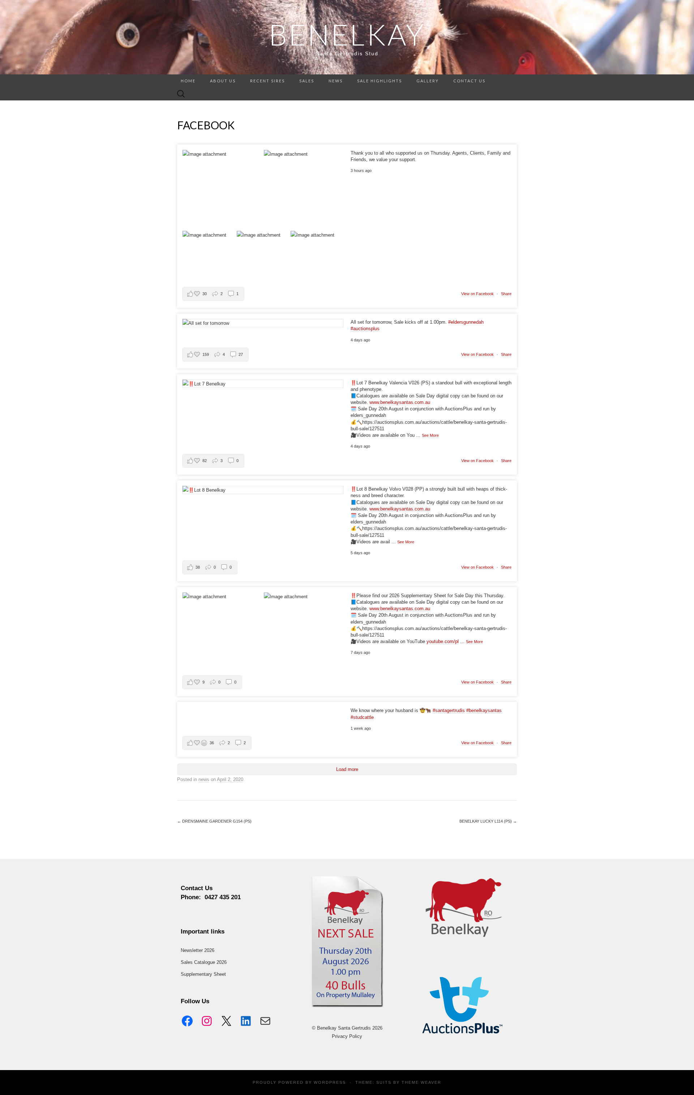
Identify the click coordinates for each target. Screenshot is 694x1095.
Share (506, 294)
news (336, 80)
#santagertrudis (449, 710)
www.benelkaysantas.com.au (399, 402)
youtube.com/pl (443, 641)
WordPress (330, 1082)
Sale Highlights (379, 80)
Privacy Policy (347, 1036)
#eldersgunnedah (466, 322)
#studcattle (362, 717)
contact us (469, 80)
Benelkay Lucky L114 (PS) (488, 821)
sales (306, 80)
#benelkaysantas (484, 710)
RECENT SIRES (267, 80)
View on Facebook (478, 294)
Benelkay (347, 34)
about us (223, 80)
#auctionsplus (365, 328)
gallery (427, 80)
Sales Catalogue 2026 (204, 962)
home (188, 80)
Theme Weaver (421, 1082)
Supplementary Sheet (203, 974)
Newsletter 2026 (197, 950)
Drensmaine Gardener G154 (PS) (214, 821)
